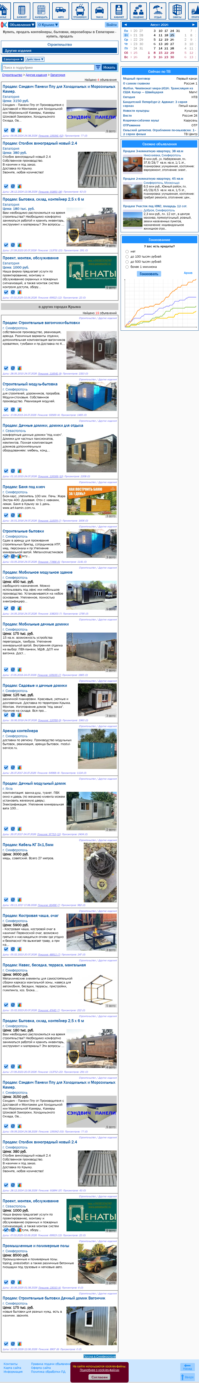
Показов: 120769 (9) (49, 720)
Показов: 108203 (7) (50, 613)
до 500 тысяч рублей (146, 261)
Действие (35, 59)
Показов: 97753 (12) (49, 834)
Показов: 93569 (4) (48, 415)
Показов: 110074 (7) (49, 520)
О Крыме (48, 24)
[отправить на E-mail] (13, 130)
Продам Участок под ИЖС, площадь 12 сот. (155, 206)
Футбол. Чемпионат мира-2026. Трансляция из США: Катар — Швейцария (158, 90)
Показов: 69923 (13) (50, 1235)
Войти (112, 24)
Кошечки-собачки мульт (141, 120)
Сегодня (129, 97)
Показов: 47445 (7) (49, 1010)
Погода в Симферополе (99, 1356)
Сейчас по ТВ (159, 71)
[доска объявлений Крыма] (3, 25)
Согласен (99, 1377)
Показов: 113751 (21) (50, 250)
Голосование (159, 239)
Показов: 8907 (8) (48, 1349)
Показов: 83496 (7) (49, 905)
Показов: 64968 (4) (48, 773)
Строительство (60, 44)
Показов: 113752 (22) (50, 1072)
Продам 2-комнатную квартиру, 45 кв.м (153, 178)
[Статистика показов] (19, 130)
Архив (188, 273)
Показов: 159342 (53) (51, 1131)
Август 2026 (159, 25)
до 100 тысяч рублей (146, 256)
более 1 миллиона (144, 267)
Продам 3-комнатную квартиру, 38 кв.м (153, 151)
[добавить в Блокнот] (6, 130)
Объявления (22, 24)
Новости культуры (136, 110)
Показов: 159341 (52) (50, 135)
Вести (127, 115)
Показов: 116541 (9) (49, 373)
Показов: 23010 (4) (49, 1287)
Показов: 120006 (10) (50, 476)
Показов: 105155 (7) (49, 675)
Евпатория (13, 59)
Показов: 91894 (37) (50, 1190)
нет (133, 251)
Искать (109, 67)
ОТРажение (131, 125)
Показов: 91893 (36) (50, 191)
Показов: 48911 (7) (49, 954)
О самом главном (136, 83)
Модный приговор (136, 78)
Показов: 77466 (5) (49, 562)
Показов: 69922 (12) (50, 297)
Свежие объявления (159, 144)
